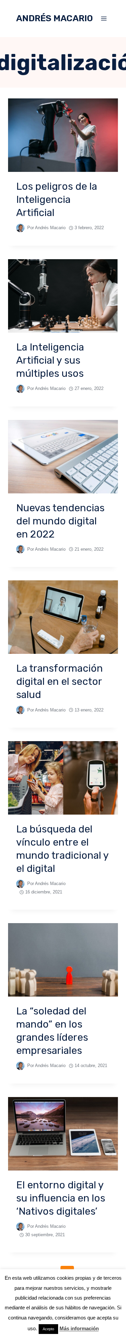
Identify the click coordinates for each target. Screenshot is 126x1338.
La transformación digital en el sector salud (59, 681)
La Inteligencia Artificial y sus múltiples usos (50, 360)
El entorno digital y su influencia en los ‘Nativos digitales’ (60, 1198)
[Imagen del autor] (20, 228)
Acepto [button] (48, 1329)
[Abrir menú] (103, 18)
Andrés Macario (50, 227)
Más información (79, 1328)
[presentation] (63, 135)
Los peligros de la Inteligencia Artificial (56, 199)
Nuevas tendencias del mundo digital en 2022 (60, 521)
